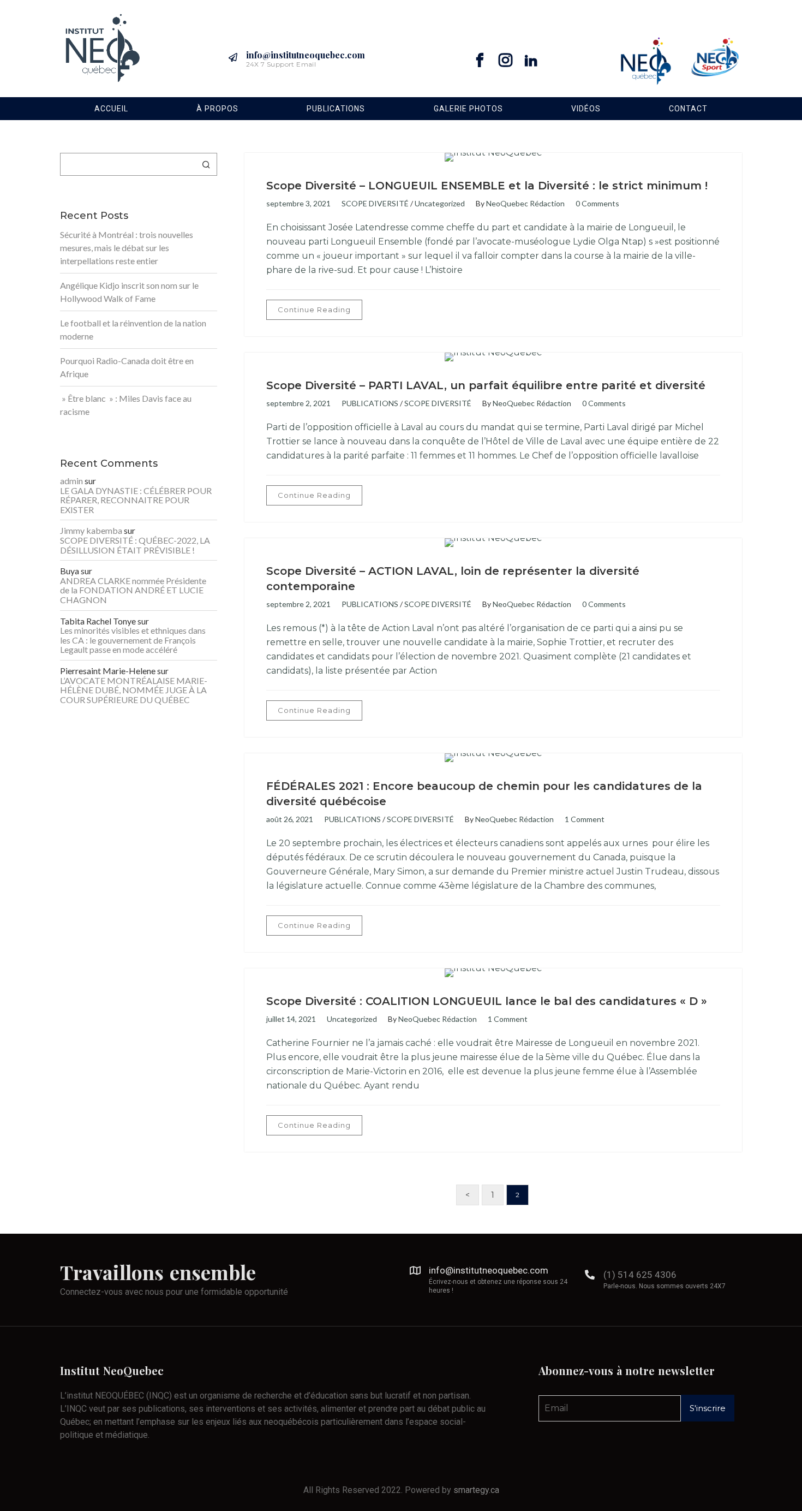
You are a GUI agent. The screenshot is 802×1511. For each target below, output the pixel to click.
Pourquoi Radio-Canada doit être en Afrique (127, 367)
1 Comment (585, 819)
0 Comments (597, 203)
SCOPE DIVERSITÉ (375, 203)
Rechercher (206, 164)
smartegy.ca (476, 1490)
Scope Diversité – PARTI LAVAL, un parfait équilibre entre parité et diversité (485, 385)
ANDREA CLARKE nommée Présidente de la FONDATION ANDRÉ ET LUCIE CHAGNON (133, 590)
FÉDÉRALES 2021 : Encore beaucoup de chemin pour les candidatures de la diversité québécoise (484, 794)
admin (71, 481)
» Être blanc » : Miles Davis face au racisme (125, 405)
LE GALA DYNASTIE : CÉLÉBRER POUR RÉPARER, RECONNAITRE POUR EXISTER (136, 500)
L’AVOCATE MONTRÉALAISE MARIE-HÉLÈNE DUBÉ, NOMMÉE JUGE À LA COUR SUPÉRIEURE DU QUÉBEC (133, 690)
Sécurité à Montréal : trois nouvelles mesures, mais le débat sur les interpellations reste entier (126, 247)
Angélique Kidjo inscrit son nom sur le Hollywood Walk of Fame (129, 292)
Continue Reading (314, 309)
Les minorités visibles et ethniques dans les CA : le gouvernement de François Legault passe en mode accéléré (133, 640)
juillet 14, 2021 (291, 1019)
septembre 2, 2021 (298, 403)
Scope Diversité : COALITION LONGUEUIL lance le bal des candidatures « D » (486, 1001)
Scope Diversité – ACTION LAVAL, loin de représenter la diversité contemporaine (452, 578)
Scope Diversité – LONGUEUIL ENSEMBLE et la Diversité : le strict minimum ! (487, 185)
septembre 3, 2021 (298, 203)
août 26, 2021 (289, 819)
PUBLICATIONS (370, 403)
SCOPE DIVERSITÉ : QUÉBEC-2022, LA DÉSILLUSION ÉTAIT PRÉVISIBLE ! (135, 545)
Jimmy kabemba (91, 531)
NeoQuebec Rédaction (525, 203)
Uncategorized (440, 203)
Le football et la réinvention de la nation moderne (133, 329)
